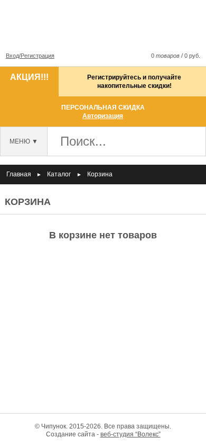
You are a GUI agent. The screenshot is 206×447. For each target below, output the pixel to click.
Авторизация (102, 116)
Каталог (59, 174)
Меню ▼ (24, 141)
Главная (18, 174)
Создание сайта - (103, 434)
